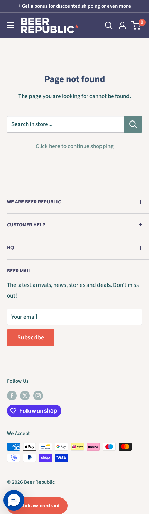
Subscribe (30, 337)
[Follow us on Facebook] (12, 395)
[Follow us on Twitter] (25, 395)
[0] (136, 25)
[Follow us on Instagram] (38, 395)
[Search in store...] (133, 124)
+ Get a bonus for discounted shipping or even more (74, 6)
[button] (13, 500)
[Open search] (109, 25)
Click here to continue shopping (75, 146)
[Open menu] (10, 25)
